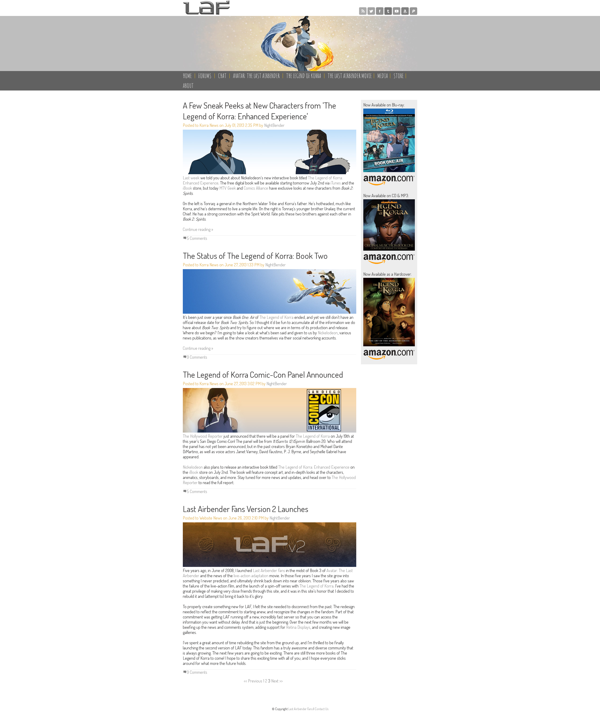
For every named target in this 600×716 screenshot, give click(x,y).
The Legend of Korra (303, 75)
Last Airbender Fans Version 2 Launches (245, 508)
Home (187, 75)
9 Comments (197, 357)
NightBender (274, 125)
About (188, 85)
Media (382, 75)
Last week (191, 177)
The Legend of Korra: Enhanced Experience (313, 467)
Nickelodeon (328, 332)
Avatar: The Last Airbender (256, 75)
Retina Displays (298, 627)
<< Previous (253, 680)
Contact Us (321, 709)
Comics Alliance (256, 188)
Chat (222, 75)
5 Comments (197, 238)
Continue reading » (198, 229)
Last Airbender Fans (269, 570)
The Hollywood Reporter (203, 436)
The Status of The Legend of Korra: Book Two (255, 255)
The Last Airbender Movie (350, 75)
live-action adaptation (251, 575)
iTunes (335, 182)
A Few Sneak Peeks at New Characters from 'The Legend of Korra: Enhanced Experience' (259, 110)
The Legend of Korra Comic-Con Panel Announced (263, 374)
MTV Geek (227, 188)
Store (399, 75)
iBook (187, 188)
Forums (204, 75)
